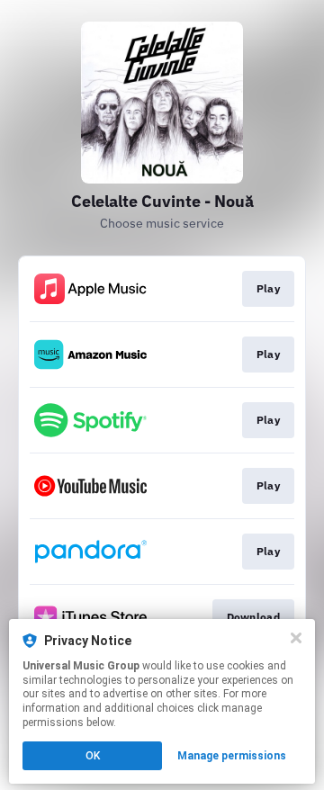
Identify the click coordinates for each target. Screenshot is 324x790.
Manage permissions (231, 756)
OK (93, 756)
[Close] (296, 638)
